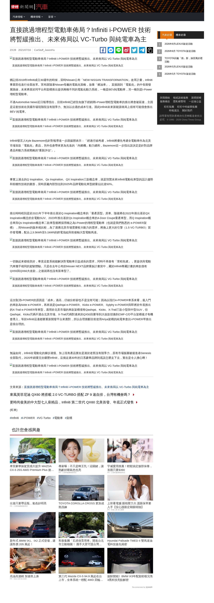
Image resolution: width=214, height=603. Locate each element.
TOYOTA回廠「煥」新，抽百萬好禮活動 (183, 60)
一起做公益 (195, 101)
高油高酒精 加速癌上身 (24, 576)
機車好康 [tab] (181, 35)
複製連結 (150, 50)
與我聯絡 (165, 97)
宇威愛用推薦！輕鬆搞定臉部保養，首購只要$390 (129, 468)
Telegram (142, 50)
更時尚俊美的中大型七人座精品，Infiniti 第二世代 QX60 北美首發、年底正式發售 (72, 402)
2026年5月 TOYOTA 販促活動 (180, 73)
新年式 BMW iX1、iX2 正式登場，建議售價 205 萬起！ (32, 542)
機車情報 (36, 16)
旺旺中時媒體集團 (187, 106)
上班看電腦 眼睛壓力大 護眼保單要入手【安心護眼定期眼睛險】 (129, 505)
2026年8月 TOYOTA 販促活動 (180, 51)
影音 (50, 16)
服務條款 (165, 101)
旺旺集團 (169, 106)
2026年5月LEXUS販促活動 (179, 66)
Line (118, 50)
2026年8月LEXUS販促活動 (179, 43)
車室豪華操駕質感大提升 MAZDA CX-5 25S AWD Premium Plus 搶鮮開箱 (32, 468)
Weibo (126, 50)
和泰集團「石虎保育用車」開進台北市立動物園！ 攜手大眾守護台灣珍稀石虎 (81, 542)
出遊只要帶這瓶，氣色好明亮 (28, 503)
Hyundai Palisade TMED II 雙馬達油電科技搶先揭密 (129, 542)
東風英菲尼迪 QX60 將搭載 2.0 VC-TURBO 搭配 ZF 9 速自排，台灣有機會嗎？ (70, 395)
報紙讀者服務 (180, 97)
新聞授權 (196, 97)
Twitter (134, 50)
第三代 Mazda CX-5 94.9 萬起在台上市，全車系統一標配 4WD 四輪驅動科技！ (81, 578)
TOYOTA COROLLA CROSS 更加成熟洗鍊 (81, 505)
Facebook (103, 50)
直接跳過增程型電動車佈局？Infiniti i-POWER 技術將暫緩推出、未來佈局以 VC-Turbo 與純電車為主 (86, 387)
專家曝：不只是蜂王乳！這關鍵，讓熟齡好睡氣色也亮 (81, 468)
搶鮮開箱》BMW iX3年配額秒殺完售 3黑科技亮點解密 (130, 578)
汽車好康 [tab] (167, 35)
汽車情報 (18, 16)
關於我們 (187, 110)
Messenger (111, 50)
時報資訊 (174, 110)
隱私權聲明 (179, 101)
